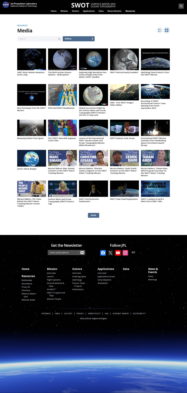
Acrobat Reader (121, 313)
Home (25, 269)
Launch (50, 276)
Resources (22, 25)
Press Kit (26, 287)
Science (77, 269)
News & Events (153, 270)
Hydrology (77, 279)
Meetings (152, 279)
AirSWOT (51, 289)
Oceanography (79, 276)
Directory (26, 290)
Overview (51, 273)
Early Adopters (104, 279)
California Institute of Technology (22, 6)
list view (160, 30)
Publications (78, 289)
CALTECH (68, 313)
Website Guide (28, 299)
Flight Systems (54, 279)
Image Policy (94, 313)
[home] (93, 5)
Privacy (80, 313)
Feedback (46, 313)
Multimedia (27, 280)
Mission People (54, 299)
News (150, 276)
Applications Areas (106, 276)
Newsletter (103, 283)
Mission (52, 269)
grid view (166, 30)
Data (126, 269)
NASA (6, 4)
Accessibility (139, 313)
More (93, 215)
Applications (106, 269)
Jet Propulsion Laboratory (22, 3)
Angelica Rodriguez (99, 318)
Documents (27, 283)
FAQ (106, 313)
